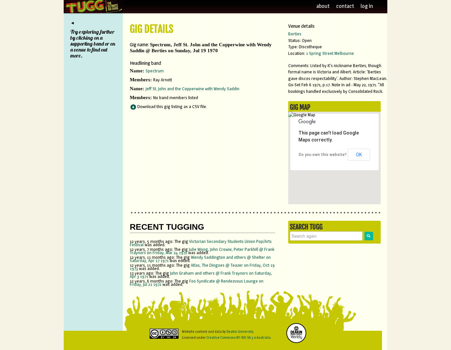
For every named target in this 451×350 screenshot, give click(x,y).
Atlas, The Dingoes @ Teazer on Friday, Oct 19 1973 (202, 266)
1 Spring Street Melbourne (330, 53)
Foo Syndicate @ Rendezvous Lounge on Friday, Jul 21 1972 (196, 282)
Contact (345, 6)
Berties (294, 33)
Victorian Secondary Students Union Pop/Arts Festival (201, 243)
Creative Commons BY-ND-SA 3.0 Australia (238, 337)
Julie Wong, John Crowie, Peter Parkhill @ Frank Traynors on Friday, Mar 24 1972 (202, 251)
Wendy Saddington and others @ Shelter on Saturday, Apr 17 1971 (200, 258)
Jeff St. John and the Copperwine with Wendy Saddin (192, 88)
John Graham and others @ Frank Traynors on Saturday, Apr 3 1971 (201, 274)
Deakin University (240, 331)
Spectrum (155, 70)
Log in (367, 6)
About (323, 6)
